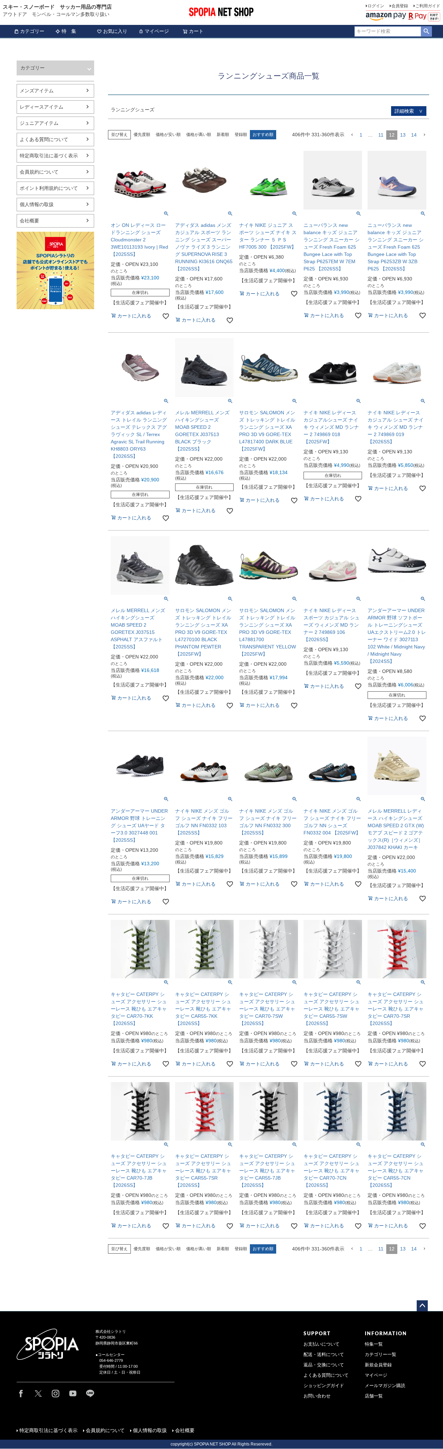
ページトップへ (422, 1305)
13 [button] (403, 135)
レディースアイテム (41, 107)
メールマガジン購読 (385, 1385)
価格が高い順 (198, 134)
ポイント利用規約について (49, 188)
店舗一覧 (374, 1396)
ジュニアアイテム (39, 123)
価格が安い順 (168, 134)
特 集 (69, 31)
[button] (352, 135)
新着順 (223, 134)
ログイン (376, 5)
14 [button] (414, 135)
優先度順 (142, 134)
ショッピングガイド (324, 1385)
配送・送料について (324, 1354)
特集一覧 (374, 1344)
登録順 (241, 134)
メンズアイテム (37, 90)
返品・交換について (324, 1365)
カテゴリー (32, 31)
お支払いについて (322, 1344)
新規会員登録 (378, 1365)
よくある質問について (44, 139)
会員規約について (39, 172)
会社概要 (29, 220)
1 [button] (361, 135)
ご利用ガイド (427, 5)
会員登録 (399, 5)
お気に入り (115, 31)
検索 (426, 31)
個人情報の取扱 (37, 204)
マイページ (157, 31)
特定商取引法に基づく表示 (49, 155)
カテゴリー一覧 (380, 1354)
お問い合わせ (317, 1396)
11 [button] (380, 135)
